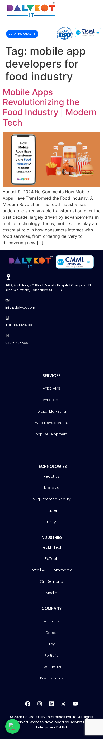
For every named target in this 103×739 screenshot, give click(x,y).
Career (51, 632)
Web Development (51, 422)
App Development (51, 434)
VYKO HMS (51, 388)
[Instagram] (39, 703)
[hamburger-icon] (85, 11)
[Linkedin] (51, 703)
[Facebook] (27, 703)
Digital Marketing (51, 411)
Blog (51, 644)
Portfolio (52, 655)
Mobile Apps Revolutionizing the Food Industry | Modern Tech (50, 107)
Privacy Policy (51, 678)
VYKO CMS (51, 399)
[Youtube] (75, 703)
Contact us (51, 666)
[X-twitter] (63, 703)
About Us (51, 621)
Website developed (47, 721)
